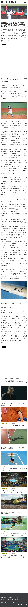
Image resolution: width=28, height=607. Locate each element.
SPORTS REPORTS (10, 594)
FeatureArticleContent (5, 401)
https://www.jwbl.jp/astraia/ (18, 312)
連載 (4, 594)
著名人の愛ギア (4, 597)
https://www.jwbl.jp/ (19, 311)
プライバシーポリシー (9, 599)
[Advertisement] (14, 61)
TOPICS (16, 594)
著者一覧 (16, 597)
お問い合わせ (17, 599)
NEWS (20, 594)
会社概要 (2, 599)
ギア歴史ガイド (11, 597)
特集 (2, 594)
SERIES (7, 42)
